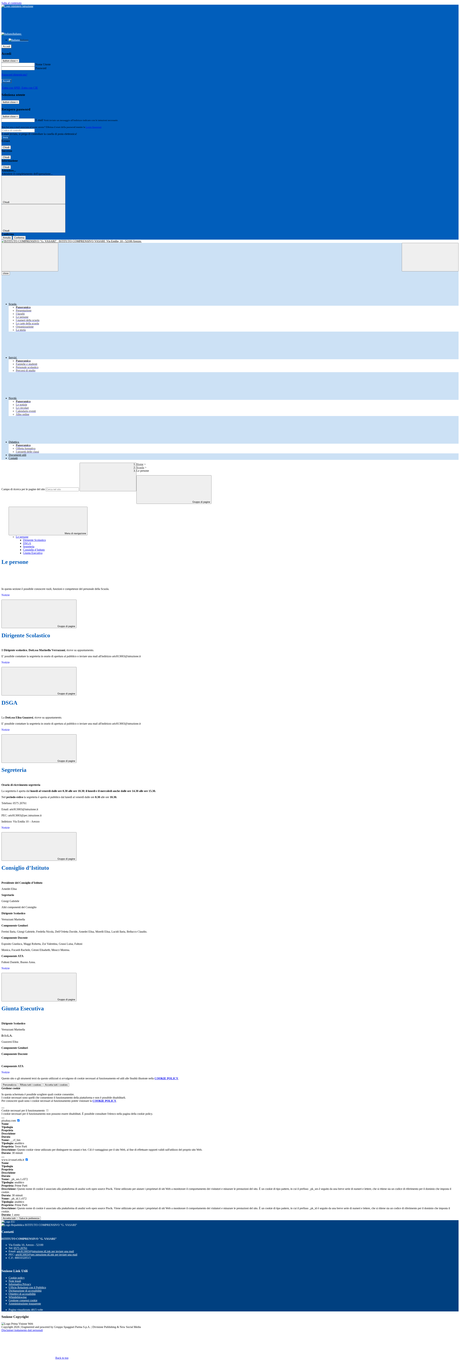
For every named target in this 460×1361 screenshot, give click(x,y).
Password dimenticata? (14, 74)
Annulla (7, 237)
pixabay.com (9, 1120)
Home (139, 464)
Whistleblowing (18, 1297)
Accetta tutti (56, 1084)
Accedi (6, 46)
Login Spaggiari (94, 127)
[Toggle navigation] (29, 257)
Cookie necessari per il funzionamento (23, 1110)
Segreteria (28, 546)
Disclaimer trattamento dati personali (22, 1330)
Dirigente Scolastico (34, 540)
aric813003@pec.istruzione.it (46, 1254)
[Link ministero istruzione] (17, 6)
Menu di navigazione (75, 533)
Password (40, 68)
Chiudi (6, 147)
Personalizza (9, 1084)
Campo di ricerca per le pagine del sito (23, 489)
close (5, 273)
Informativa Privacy (20, 1284)
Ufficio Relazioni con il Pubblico (27, 1287)
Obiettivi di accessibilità (22, 1293)
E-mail (39, 120)
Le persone (22, 536)
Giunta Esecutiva (32, 552)
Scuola (140, 467)
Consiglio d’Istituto (34, 549)
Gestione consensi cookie (23, 1300)
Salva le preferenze (29, 1218)
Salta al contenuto (11, 2)
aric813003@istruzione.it (45, 1251)
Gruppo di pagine (201, 502)
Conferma (19, 237)
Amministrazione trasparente (25, 1303)
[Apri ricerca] (430, 257)
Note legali (15, 1281)
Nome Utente (43, 64)
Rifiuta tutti (30, 1084)
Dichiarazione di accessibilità (25, 1290)
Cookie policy (17, 1277)
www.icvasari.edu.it (13, 1159)
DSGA (27, 543)
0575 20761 (20, 1248)
